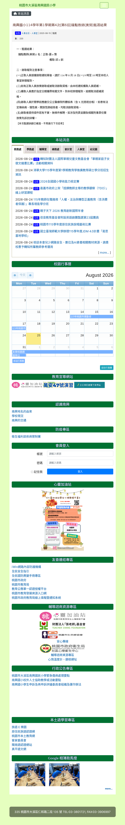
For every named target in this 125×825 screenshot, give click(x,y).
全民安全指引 (20, 571)
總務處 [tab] (55, 149)
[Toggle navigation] (104, 5)
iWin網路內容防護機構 (26, 567)
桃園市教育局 (20, 584)
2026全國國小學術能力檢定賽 (59, 181)
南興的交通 (19, 420)
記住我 (38, 472)
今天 (22, 275)
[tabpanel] (62, 205)
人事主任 (26, 33)
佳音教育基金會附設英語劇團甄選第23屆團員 (69, 217)
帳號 (40, 454)
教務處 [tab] (17, 149)
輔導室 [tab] (43, 149)
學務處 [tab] (30, 149)
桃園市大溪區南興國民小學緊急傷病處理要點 (41, 675)
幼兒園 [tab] (93, 149)
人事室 (35, 33)
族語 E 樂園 (19, 727)
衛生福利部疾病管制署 (26, 436)
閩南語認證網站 (22, 745)
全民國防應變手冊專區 (26, 576)
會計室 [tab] (68, 149)
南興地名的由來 (22, 411)
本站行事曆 (18, 361)
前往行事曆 (106, 367)
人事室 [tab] (81, 149)
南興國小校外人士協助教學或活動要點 (36, 680)
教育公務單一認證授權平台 (29, 589)
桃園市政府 (19, 580)
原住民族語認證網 (23, 731)
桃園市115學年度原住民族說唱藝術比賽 (65, 224)
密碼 (40, 463)
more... (104, 252)
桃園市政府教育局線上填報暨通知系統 (36, 598)
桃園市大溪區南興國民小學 (37, 5)
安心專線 (62, 641)
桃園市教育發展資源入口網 (29, 593)
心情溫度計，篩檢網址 (62, 659)
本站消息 (23, 13)
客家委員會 (19, 740)
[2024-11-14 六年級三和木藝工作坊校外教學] (30, 774)
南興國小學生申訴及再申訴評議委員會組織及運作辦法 (46, 684)
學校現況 (17, 416)
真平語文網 (19, 749)
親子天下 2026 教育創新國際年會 (62, 211)
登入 (80, 471)
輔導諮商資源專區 (62, 655)
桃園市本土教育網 (23, 736)
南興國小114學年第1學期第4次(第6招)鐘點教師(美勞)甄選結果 (60, 25)
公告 (18, 33)
